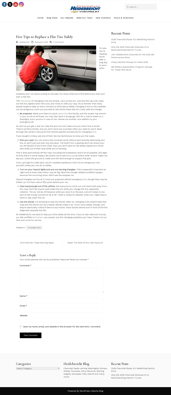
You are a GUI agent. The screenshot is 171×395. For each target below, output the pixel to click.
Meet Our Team (84, 18)
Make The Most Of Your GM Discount (85, 242)
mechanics (25, 101)
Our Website (67, 18)
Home (40, 18)
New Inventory (103, 18)
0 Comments (58, 42)
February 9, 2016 (41, 42)
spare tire (62, 113)
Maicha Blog (97, 391)
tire (94, 132)
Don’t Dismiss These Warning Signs (37, 242)
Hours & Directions (124, 18)
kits (85, 179)
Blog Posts (52, 18)
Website (23, 315)
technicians (37, 217)
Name (23, 296)
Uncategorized (34, 227)
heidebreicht (24, 42)
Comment (25, 265)
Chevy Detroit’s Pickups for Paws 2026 (129, 62)
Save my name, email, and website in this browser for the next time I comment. (62, 326)
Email (23, 306)
